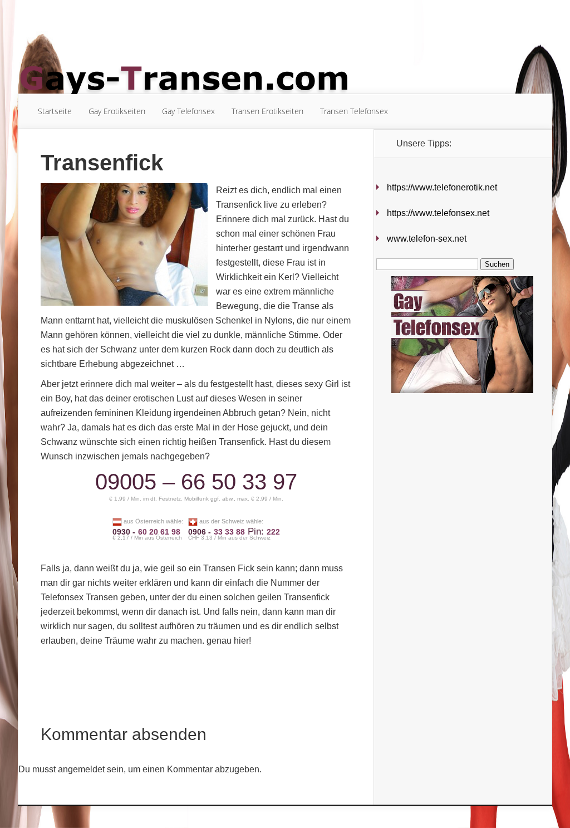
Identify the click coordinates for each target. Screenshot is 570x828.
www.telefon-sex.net (426, 238)
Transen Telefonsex (354, 111)
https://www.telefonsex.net (438, 213)
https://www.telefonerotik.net (442, 187)
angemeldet (81, 769)
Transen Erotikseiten (267, 111)
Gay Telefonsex (188, 111)
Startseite (55, 111)
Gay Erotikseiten (117, 111)
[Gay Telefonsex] (454, 390)
